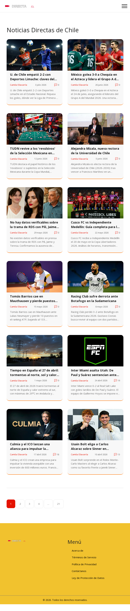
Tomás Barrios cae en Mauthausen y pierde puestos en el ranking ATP (32, 298)
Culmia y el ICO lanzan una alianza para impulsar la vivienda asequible (30, 446)
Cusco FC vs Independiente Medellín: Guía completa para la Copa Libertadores (95, 224)
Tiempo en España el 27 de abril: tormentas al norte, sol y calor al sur (34, 372)
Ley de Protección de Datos (88, 578)
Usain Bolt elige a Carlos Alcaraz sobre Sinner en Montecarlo (89, 446)
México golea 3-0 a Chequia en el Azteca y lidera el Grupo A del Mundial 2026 (95, 76)
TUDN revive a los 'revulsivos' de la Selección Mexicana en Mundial (32, 150)
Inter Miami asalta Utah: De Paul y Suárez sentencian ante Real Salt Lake (93, 372)
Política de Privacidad (84, 564)
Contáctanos (79, 571)
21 (58, 503)
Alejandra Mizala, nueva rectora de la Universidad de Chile (95, 150)
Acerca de (77, 550)
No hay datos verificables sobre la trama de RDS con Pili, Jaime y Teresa (34, 224)
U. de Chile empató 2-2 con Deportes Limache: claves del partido (32, 76)
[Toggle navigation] (124, 6)
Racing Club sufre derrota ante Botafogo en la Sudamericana (94, 298)
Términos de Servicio (84, 557)
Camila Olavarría (18, 84)
